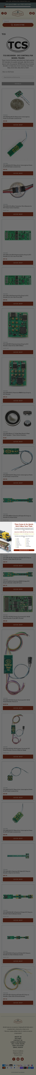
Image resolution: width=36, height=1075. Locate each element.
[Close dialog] (35, 522)
